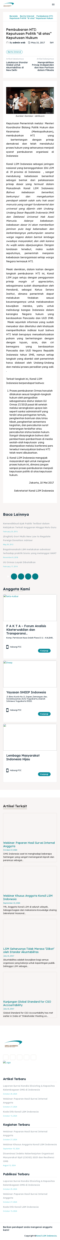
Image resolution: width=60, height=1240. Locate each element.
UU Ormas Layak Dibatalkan (19, 562)
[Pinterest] (28, 576)
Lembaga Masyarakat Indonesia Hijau (23, 757)
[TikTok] (19, 1057)
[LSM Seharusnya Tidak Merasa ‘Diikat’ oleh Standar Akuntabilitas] (30, 932)
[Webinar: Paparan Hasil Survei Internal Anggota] (30, 826)
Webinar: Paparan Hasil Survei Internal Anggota (29, 844)
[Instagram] (12, 1057)
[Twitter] (21, 576)
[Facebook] (14, 576)
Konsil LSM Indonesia (46, 1236)
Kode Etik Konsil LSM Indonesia (21, 1111)
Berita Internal (27, 16)
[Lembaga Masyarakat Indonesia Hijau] (30, 737)
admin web (19, 42)
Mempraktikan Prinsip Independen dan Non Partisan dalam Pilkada (43, 66)
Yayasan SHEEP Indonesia (26, 692)
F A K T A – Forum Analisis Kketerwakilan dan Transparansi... (26, 629)
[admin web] (8, 42)
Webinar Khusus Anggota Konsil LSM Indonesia (28, 897)
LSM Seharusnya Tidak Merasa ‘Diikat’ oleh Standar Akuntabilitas (28, 950)
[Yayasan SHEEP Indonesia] (30, 674)
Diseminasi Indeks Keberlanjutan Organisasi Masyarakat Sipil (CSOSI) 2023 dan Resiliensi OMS (28, 1157)
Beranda (14, 16)
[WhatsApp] (35, 576)
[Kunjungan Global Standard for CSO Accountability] (30, 985)
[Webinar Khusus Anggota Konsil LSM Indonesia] (30, 879)
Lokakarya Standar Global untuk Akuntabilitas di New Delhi (17, 66)
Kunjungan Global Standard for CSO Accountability (27, 1003)
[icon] (7, 17)
